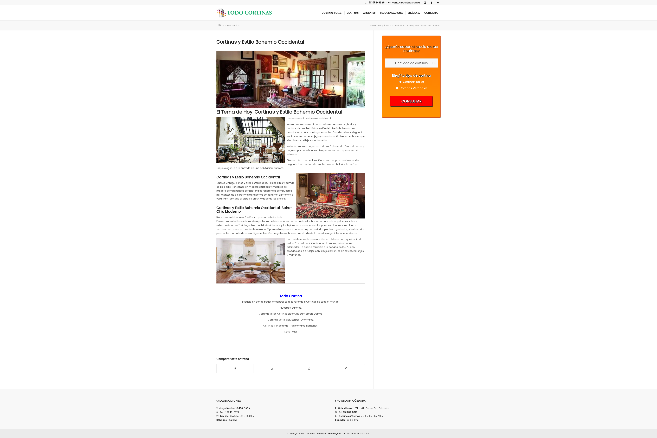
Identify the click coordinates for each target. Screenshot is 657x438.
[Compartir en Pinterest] (346, 368)
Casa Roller (290, 331)
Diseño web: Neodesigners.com (331, 433)
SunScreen (306, 313)
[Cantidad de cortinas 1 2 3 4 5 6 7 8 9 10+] (411, 63)
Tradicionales (297, 325)
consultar (411, 101)
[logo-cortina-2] (244, 12)
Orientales (307, 319)
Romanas (312, 325)
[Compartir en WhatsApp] (309, 368)
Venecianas (281, 325)
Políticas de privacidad (359, 433)
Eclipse (296, 319)
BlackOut (293, 313)
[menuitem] (375, 2)
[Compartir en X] (272, 368)
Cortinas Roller (267, 313)
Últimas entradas (228, 25)
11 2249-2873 (231, 412)
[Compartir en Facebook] (235, 368)
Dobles (318, 313)
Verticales (284, 319)
